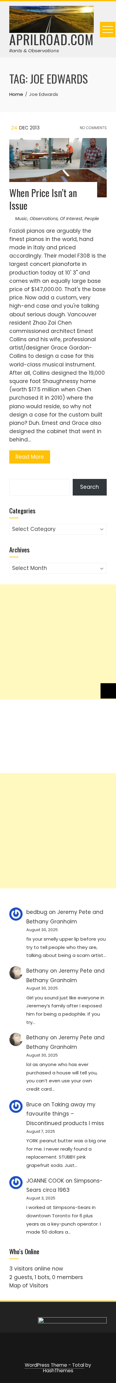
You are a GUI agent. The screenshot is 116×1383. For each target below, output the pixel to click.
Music (21, 218)
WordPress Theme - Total (54, 1365)
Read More (29, 456)
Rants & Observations (34, 50)
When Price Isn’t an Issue (43, 198)
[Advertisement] (58, 642)
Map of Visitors (28, 1285)
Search (89, 487)
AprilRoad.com (51, 39)
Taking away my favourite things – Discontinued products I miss (65, 1114)
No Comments (93, 127)
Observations (44, 218)
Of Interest (71, 218)
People (91, 218)
